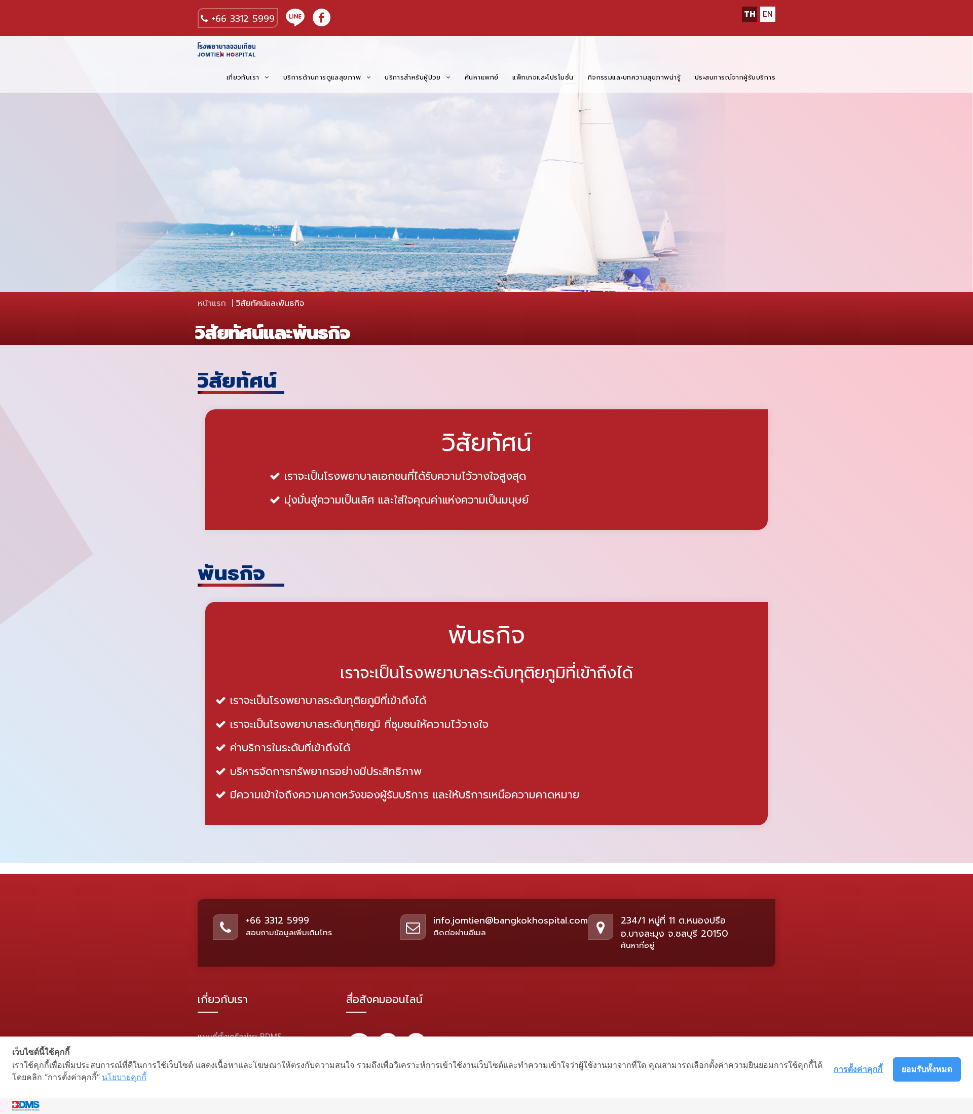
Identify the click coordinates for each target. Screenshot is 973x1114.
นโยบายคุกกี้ (124, 1077)
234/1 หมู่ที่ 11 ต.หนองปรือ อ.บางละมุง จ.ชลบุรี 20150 (674, 927)
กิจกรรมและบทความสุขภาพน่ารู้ (634, 77)
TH (750, 14)
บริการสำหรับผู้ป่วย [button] (414, 77)
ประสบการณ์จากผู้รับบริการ (735, 77)
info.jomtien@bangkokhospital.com (510, 920)
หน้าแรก (212, 303)
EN (768, 14)
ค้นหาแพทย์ (482, 77)
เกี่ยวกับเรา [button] (245, 77)
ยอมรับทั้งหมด (927, 1069)
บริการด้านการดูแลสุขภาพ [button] (323, 77)
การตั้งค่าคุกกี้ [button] (858, 1069)
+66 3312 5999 (241, 18)
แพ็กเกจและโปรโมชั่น (542, 77)
